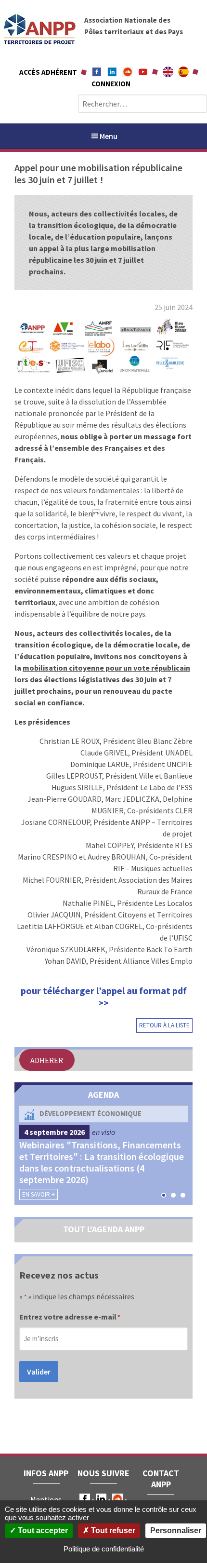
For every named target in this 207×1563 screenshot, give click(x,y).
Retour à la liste (164, 1025)
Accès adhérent (48, 72)
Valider (39, 1371)
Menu (108, 136)
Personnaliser (175, 1530)
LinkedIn (101, 1499)
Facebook (96, 72)
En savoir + (38, 1194)
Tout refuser (112, 1530)
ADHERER (46, 1060)
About (168, 72)
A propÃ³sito (183, 72)
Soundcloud (127, 72)
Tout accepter (42, 1530)
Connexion (110, 83)
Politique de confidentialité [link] (104, 1549)
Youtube (143, 72)
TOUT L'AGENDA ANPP (103, 1229)
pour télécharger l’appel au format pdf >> (104, 996)
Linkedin (112, 72)
